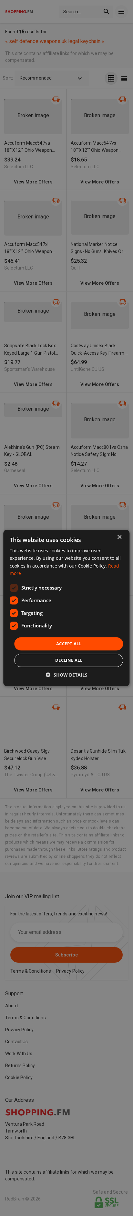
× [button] (119, 537)
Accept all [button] (68, 644)
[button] (66, 675)
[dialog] (66, 608)
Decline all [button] (68, 660)
